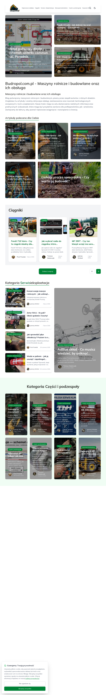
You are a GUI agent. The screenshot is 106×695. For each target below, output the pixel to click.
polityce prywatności (32, 678)
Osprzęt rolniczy (87, 8)
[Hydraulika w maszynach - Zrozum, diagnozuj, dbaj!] (65, 458)
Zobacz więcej (47, 271)
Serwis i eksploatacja (47, 8)
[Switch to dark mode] (95, 8)
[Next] (98, 271)
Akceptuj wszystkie (24, 689)
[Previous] (92, 271)
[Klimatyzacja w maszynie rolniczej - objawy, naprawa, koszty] (65, 414)
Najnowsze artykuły (28, 8)
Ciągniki (37, 8)
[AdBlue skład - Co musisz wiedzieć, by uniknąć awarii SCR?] (77, 330)
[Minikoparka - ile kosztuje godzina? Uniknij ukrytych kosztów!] (86, 141)
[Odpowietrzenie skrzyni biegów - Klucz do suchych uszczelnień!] (41, 458)
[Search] (90, 8)
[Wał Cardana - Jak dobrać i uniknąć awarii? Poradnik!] (90, 414)
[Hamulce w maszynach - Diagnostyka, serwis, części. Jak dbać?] (16, 414)
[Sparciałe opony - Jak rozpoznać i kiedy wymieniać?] (53, 141)
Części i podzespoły (75, 8)
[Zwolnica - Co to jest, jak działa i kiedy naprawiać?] (41, 414)
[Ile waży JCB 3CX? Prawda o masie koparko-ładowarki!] (90, 458)
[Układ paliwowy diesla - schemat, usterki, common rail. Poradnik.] (28, 46)
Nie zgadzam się (25, 684)
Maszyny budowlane (61, 8)
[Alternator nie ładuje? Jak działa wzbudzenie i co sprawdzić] (16, 458)
